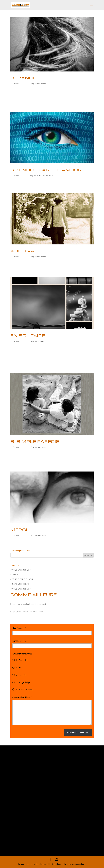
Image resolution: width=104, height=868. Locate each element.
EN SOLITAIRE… (28, 335)
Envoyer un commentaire (77, 732)
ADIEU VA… (23, 250)
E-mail (20, 640)
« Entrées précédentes (20, 550)
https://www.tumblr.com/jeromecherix (27, 611)
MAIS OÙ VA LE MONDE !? (20, 569)
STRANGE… (24, 78)
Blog (32, 84)
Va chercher (88, 555)
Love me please (40, 84)
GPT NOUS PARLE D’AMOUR (46, 169)
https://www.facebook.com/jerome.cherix (28, 604)
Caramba (16, 84)
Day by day (37, 175)
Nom (19, 628)
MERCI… (20, 529)
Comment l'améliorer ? (22, 697)
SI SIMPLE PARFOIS (35, 441)
